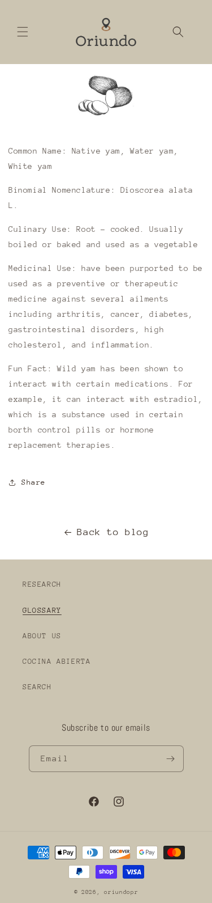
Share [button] (33, 482)
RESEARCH (42, 584)
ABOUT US (42, 635)
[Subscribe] (170, 758)
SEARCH (37, 686)
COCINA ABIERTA (56, 661)
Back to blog (113, 532)
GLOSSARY (42, 610)
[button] (22, 31)
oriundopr (121, 892)
